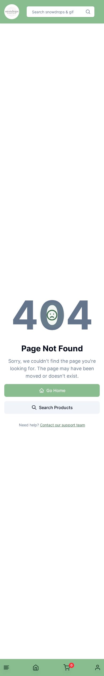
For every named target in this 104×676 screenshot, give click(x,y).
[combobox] (54, 12)
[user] (97, 667)
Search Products (56, 407)
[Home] (36, 667)
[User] (97, 667)
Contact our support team (62, 425)
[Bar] (6, 667)
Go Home (55, 390)
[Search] (88, 11)
